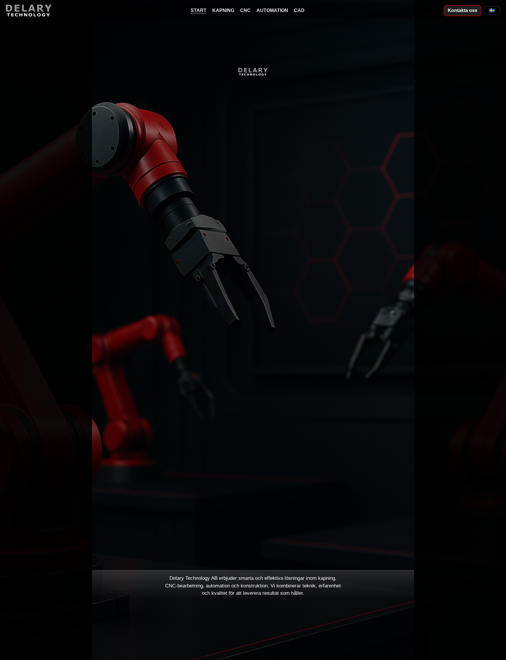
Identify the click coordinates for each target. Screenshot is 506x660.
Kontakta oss (462, 10)
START (198, 10)
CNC (245, 10)
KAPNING (223, 10)
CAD (299, 10)
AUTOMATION (272, 10)
